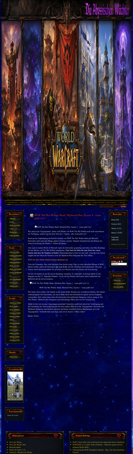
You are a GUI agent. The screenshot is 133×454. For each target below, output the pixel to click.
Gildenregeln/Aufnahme (16, 255)
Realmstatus (13, 232)
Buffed (36, 316)
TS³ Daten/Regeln (15, 279)
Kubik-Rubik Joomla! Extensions (118, 244)
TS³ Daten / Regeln (43, 202)
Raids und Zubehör (16, 269)
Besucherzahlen (118, 287)
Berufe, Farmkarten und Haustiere (14, 320)
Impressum (117, 280)
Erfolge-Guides (14, 336)
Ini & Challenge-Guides (15, 309)
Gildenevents (14, 286)
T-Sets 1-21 (13, 229)
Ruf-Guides (13, 326)
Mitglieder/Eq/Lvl (15, 262)
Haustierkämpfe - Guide (15, 323)
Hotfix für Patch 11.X (15, 225)
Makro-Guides (14, 333)
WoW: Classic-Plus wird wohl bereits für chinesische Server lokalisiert (98, 442)
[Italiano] (119, 261)
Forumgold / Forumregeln (19, 202)
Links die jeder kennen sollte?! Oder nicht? (14, 235)
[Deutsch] (117, 261)
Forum (12, 222)
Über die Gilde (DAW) (14, 252)
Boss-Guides (14, 306)
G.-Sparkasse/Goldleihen (16, 276)
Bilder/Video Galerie (14, 357)
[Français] (122, 261)
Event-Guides (14, 330)
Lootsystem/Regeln (16, 272)
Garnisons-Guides (15, 303)
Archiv (122, 202)
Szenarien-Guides (15, 313)
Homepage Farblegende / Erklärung (99, 202)
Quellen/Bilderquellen (120, 283)
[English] (112, 261)
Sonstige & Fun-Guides (15, 340)
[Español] (115, 261)
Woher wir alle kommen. (14, 266)
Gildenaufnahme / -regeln (67, 202)
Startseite (12, 218)
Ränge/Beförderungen (16, 259)
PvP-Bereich (14, 283)
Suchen (123, 206)
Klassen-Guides (15, 316)
